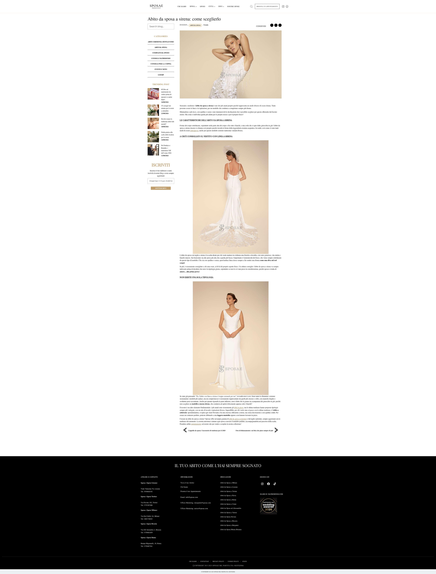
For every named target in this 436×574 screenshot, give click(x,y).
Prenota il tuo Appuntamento (191, 491)
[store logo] (158, 6)
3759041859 (148, 532)
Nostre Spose (233, 6)
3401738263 (148, 519)
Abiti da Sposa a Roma (228, 500)
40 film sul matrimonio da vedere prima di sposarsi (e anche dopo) (166, 94)
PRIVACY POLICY (218, 561)
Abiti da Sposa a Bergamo (229, 525)
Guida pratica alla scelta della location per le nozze (167, 134)
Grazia (206, 25)
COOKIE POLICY (233, 561)
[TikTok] (274, 484)
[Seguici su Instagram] (283, 6)
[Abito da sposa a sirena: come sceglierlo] (231, 64)
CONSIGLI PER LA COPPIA (161, 64)
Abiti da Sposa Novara (228, 517)
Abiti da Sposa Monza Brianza (230, 529)
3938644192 (148, 491)
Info (220, 6)
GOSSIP (161, 75)
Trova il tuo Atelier (187, 483)
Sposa (192, 6)
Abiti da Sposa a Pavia (228, 495)
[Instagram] (262, 484)
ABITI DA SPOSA (195, 25)
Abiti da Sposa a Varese (228, 512)
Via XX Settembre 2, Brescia (151, 530)
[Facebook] (268, 484)
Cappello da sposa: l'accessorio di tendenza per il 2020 (206, 430)
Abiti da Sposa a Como (228, 504)
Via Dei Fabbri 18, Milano (150, 516)
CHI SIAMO (193, 561)
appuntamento (196, 424)
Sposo (202, 6)
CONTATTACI (204, 561)
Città (211, 6)
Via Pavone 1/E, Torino (149, 502)
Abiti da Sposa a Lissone (229, 487)
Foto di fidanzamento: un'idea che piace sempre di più (254, 430)
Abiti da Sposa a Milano (228, 483)
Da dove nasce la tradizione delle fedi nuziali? (167, 121)
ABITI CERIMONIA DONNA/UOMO (161, 42)
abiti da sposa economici (238, 419)
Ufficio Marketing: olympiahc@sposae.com (196, 503)
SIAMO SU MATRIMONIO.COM (271, 494)
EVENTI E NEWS (161, 69)
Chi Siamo (181, 6)
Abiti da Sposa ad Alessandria (230, 508)
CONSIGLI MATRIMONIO (160, 58)
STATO (244, 561)
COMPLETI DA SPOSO (160, 53)
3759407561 (148, 546)
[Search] (251, 6)
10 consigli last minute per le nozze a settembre (167, 108)
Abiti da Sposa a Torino (228, 491)
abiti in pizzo (238, 407)
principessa (194, 130)
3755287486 (148, 505)
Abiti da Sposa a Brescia (228, 521)
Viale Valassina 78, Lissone (150, 489)
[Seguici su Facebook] (287, 6)
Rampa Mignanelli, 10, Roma (151, 543)
